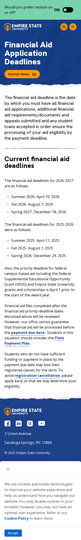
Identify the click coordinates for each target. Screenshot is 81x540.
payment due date (28, 332)
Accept (13, 533)
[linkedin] (19, 423)
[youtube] (41, 423)
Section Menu (18, 74)
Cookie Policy (16, 518)
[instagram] (30, 423)
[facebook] (7, 423)
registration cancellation (37, 375)
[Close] (7, 469)
